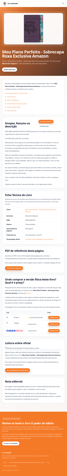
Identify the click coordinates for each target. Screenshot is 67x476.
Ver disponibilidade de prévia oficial (17, 370)
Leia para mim (44, 126)
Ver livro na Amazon (46, 121)
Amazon (28, 293)
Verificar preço (54, 317)
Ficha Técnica (11, 97)
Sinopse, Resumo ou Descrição (17, 93)
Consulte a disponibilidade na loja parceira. (39, 239)
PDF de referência (13, 100)
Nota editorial (11, 111)
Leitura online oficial (13, 107)
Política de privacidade (9, 466)
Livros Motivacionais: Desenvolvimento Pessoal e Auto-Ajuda (26, 462)
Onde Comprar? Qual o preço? (17, 104)
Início (4, 462)
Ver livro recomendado (11, 443)
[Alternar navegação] (63, 3)
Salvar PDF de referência (14, 268)
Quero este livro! (9, 70)
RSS (48, 462)
